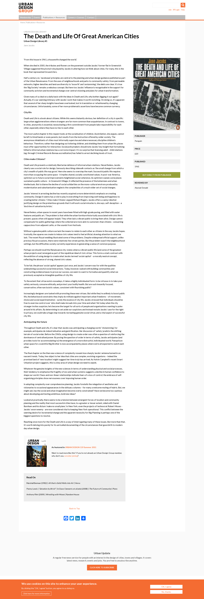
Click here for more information (36, 593)
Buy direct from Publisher (157, 175)
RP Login (176, 10)
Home (22, 23)
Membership (25, 17)
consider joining (71, 456)
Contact (90, 17)
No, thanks (166, 592)
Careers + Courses (76, 17)
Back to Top (74, 508)
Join (170, 10)
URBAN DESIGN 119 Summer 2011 (80, 447)
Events (37, 17)
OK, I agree (166, 586)
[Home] (26, 11)
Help (183, 10)
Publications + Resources (54, 17)
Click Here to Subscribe (102, 567)
